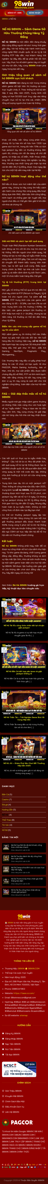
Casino (5, 799)
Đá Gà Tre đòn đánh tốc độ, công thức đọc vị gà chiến (26, 857)
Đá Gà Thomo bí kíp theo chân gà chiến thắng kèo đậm (27, 880)
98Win (5, 18)
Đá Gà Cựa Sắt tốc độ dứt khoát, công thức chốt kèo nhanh (26, 846)
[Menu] (4, 5)
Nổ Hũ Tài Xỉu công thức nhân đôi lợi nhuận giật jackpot (24, 626)
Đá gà (5, 804)
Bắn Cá (5, 794)
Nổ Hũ (5, 814)
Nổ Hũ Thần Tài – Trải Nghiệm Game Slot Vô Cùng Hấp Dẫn (24, 718)
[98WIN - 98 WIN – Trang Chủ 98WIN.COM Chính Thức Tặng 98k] (24, 4)
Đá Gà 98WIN (20, 585)
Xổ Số (5, 830)
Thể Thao (6, 820)
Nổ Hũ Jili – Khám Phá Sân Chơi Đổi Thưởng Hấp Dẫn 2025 (24, 764)
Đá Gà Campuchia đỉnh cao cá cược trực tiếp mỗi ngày (28, 868)
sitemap (24, 1015)
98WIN (10, 922)
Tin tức (5, 825)
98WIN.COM (33, 968)
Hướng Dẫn (7, 809)
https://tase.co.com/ (24, 993)
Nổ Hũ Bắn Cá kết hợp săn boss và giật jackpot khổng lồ (24, 672)
